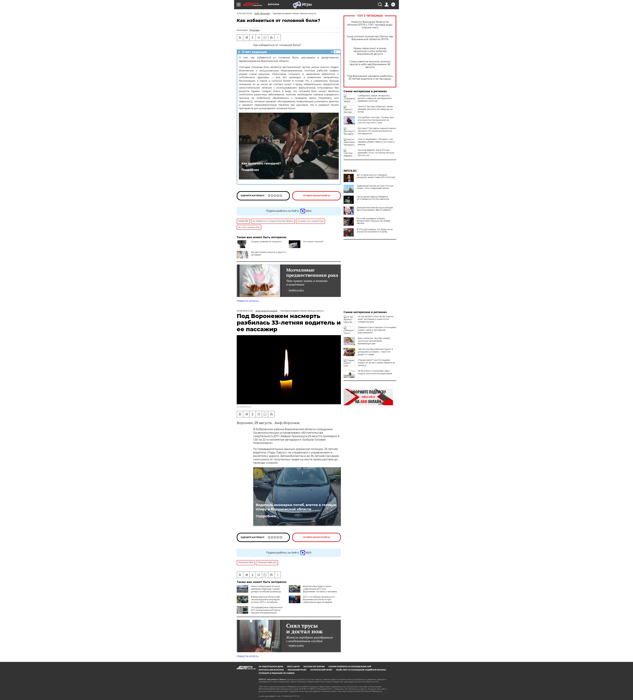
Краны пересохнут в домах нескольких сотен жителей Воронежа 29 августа (370, 51)
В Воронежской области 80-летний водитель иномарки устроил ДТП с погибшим (265, 599)
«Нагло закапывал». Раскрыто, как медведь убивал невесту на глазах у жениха (376, 142)
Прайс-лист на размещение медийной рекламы (361, 670)
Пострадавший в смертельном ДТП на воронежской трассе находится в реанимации (267, 610)
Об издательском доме (271, 667)
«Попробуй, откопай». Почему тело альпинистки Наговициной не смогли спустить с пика (376, 120)
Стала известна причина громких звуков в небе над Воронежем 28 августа (370, 64)
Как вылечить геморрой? (261, 163)
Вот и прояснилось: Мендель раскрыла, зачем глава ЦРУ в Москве (376, 176)
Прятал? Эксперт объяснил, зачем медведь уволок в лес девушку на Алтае (375, 109)
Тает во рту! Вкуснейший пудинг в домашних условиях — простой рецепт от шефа (375, 352)
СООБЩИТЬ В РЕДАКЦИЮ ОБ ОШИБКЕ (277, 673)
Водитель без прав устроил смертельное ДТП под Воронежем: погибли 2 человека (320, 589)
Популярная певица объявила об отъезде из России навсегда (373, 198)
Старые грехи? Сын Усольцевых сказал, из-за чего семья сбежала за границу (376, 362)
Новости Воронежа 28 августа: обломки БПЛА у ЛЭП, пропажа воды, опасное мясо (370, 25)
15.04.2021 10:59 (244, 13)
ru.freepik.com (244, 406)
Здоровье (254, 30)
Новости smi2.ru (248, 300)
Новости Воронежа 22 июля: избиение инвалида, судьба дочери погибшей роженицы (266, 589)
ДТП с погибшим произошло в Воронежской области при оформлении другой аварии (319, 599)
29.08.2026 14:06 (245, 311)
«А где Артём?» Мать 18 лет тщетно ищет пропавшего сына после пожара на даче (375, 319)
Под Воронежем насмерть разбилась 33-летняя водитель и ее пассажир (370, 77)
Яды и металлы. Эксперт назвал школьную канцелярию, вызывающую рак (374, 341)
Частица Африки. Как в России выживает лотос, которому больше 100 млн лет (376, 153)
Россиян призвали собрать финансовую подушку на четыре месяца (373, 220)
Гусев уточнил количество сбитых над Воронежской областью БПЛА (370, 38)
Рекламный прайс (297, 670)
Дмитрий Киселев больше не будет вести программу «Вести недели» (375, 209)
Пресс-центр (293, 667)
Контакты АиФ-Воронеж (271, 670)
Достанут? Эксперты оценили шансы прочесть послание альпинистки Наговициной (377, 131)
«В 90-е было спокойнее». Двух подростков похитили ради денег (375, 372)
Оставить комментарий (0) (316, 196)
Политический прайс (321, 670)
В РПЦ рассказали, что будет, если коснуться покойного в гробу (374, 230)
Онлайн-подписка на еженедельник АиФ (349, 667)
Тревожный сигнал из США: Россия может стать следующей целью (375, 187)
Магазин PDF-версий (314, 667)
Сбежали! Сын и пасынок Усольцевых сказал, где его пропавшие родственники (377, 330)
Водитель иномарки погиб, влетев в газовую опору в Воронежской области (296, 507)
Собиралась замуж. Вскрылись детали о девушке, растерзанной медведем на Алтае (375, 98)
